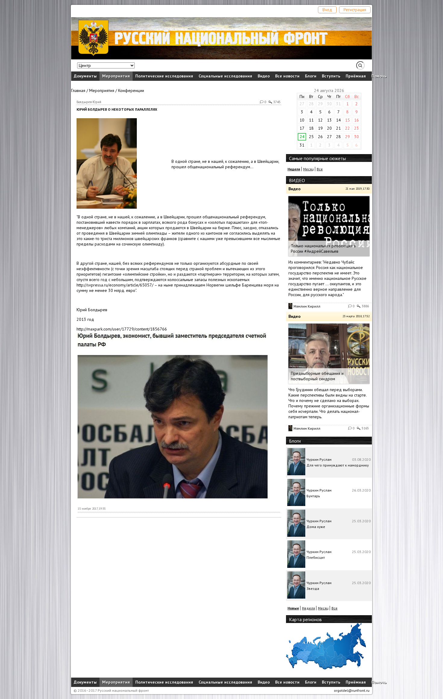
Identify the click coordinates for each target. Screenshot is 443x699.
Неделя (308, 608)
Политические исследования (164, 76)
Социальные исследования (225, 76)
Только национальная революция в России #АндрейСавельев (323, 248)
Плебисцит (315, 557)
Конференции (131, 90)
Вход (327, 9)
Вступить (331, 76)
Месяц (308, 169)
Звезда (312, 588)
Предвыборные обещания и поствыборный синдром (317, 376)
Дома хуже (315, 526)
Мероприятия (116, 76)
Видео (264, 76)
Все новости (287, 76)
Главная (78, 90)
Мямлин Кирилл (307, 306)
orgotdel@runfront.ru (351, 690)
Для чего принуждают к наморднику (337, 465)
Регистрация (355, 9)
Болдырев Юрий (89, 102)
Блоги (310, 76)
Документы (85, 76)
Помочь (378, 76)
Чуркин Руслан (318, 459)
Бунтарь (313, 496)
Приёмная (356, 76)
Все (320, 169)
